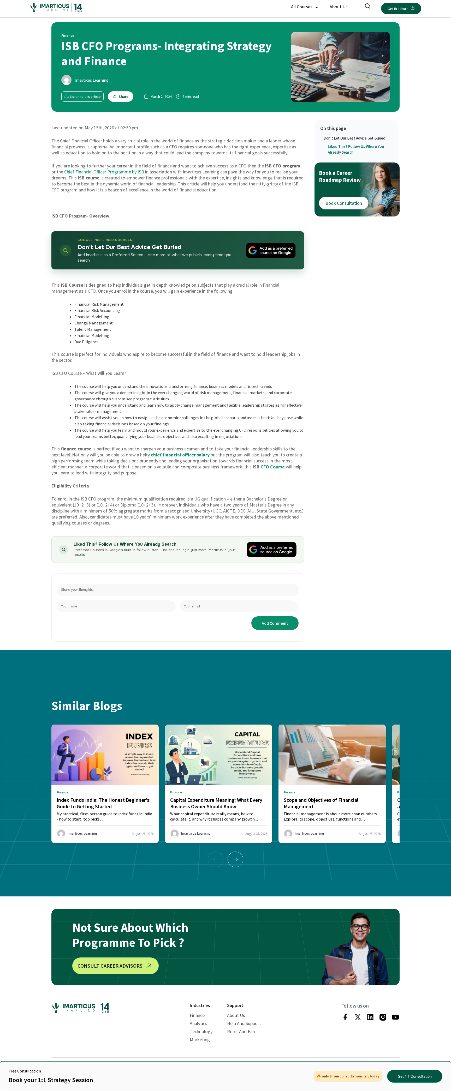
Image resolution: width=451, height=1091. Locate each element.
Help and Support (244, 1023)
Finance (197, 1015)
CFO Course (272, 467)
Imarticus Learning (92, 80)
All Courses (302, 7)
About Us (339, 7)
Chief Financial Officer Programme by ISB (104, 172)
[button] (235, 859)
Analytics (198, 1023)
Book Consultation (343, 203)
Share (123, 96)
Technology (201, 1031)
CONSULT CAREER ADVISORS (110, 965)
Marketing (200, 1039)
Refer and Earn (242, 1031)
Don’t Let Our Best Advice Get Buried (354, 138)
